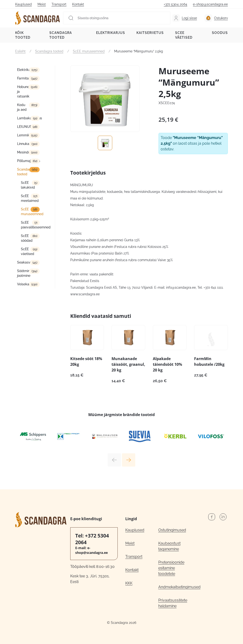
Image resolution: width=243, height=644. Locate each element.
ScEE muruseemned (89, 51)
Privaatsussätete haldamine (172, 603)
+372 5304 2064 (175, 4)
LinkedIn (223, 517)
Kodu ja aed (22, 107)
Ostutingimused (172, 530)
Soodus (220, 33)
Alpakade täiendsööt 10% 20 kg (167, 364)
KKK (128, 583)
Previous (114, 460)
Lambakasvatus (28, 118)
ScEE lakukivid (28, 185)
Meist (41, 4)
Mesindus (24, 152)
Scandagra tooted (60, 35)
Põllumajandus (28, 161)
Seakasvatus (27, 262)
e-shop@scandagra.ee (210, 4)
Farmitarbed (26, 78)
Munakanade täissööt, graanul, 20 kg (128, 364)
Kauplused (23, 4)
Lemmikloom (27, 135)
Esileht (20, 51)
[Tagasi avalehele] (37, 18)
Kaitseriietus (150, 33)
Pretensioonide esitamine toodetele (171, 568)
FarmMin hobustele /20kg (209, 361)
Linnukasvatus (28, 144)
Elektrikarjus (110, 33)
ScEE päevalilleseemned (30, 225)
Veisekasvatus (28, 284)
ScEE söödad (27, 238)
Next (128, 460)
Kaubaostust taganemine (169, 546)
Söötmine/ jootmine (25, 273)
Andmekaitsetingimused (174, 587)
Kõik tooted (22, 35)
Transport (58, 4)
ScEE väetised (183, 35)
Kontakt (78, 4)
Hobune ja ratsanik (23, 91)
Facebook (211, 517)
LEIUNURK (25, 127)
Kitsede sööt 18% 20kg (86, 361)
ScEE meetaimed (30, 198)
